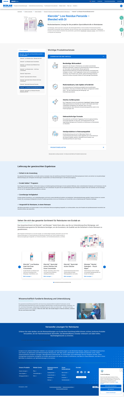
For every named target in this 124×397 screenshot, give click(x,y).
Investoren (100, 1)
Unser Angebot (38, 11)
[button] (28, 6)
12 (67, 282)
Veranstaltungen (37, 373)
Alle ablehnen (111, 389)
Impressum (50, 377)
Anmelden (119, 1)
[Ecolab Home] (7, 6)
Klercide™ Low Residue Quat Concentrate (29, 61)
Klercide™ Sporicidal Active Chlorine (28, 76)
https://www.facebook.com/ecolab (81, 372)
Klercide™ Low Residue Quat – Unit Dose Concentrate (29, 70)
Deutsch (93, 1)
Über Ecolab (64, 372)
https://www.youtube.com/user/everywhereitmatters (88, 372)
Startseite (20, 11)
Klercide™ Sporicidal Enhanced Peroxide (29, 84)
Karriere (63, 375)
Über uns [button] (69, 5)
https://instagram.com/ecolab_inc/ (85, 372)
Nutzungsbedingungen (62, 389)
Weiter (104, 267)
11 (66, 282)
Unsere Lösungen (28, 11)
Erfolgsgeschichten (23, 376)
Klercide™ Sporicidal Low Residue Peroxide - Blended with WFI (30, 91)
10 (65, 282)
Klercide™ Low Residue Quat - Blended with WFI (31, 58)
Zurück (19, 267)
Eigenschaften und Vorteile (60, 56)
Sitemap (49, 380)
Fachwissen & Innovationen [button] (51, 5)
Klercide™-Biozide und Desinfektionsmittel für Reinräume (57, 11)
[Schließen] (121, 370)
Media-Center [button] (62, 5)
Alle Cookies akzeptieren (111, 386)
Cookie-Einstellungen (111, 392)
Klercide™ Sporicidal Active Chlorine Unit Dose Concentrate (30, 80)
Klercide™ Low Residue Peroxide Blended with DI (31, 87)
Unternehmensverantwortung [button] (36, 5)
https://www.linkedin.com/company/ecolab (78, 372)
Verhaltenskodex (65, 380)
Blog (34, 371)
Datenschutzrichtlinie (68, 387)
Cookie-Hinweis (50, 375)
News (34, 376)
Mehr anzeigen (27, 276)
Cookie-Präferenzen (81, 377)
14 (70, 282)
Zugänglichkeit (50, 372)
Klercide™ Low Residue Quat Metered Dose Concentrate (30, 65)
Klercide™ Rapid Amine (25, 73)
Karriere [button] (75, 5)
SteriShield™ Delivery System (88, 30)
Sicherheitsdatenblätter (110, 1)
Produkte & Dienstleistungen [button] (20, 5)
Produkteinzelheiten (58, 147)
